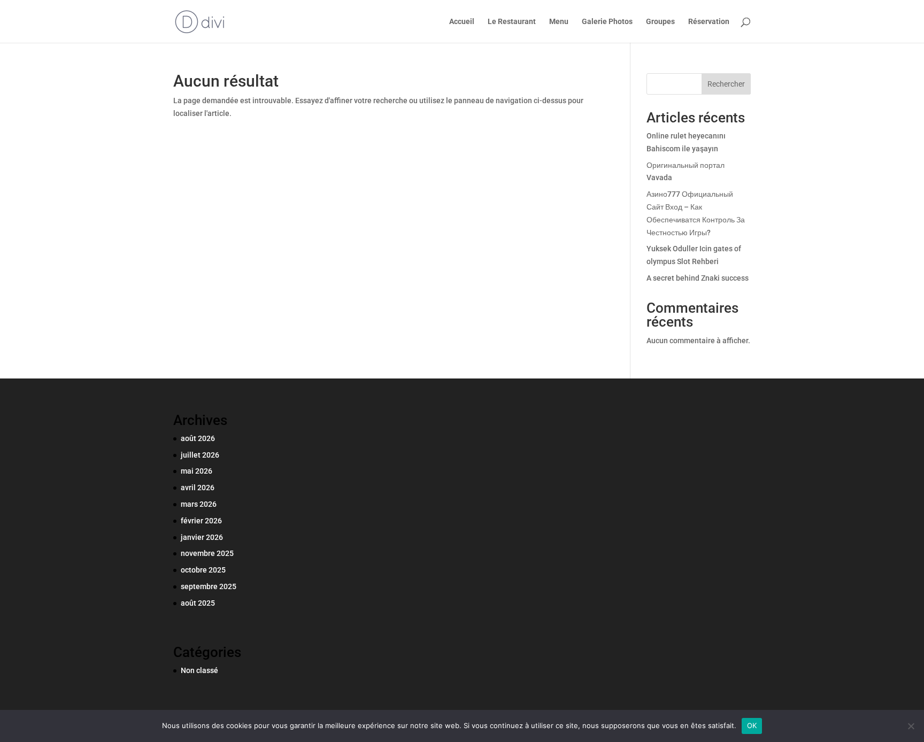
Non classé (199, 670)
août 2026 (198, 438)
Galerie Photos (607, 22)
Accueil (461, 22)
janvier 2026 (202, 537)
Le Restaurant (512, 22)
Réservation (708, 22)
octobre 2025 (203, 570)
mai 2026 (196, 471)
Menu (558, 22)
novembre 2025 (207, 553)
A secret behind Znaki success (697, 278)
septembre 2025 (208, 586)
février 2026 (201, 520)
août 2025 (198, 603)
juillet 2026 (200, 455)
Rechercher (726, 84)
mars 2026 (199, 504)
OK (752, 725)
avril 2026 (197, 487)
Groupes (660, 22)
